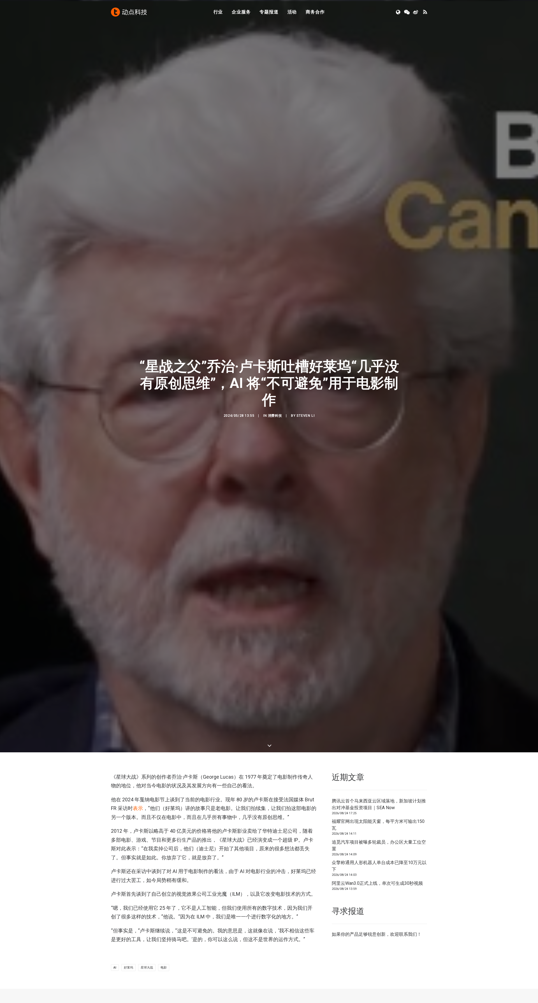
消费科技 (275, 416)
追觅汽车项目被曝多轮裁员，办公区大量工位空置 (379, 845)
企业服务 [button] (241, 12)
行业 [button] (218, 12)
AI (114, 967)
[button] (398, 12)
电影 (164, 967)
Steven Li (305, 416)
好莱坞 (128, 967)
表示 (138, 808)
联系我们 (408, 934)
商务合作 (315, 12)
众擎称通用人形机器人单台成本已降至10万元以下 (379, 866)
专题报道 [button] (268, 12)
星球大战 (147, 967)
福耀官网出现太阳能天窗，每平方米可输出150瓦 (378, 825)
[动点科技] (129, 12)
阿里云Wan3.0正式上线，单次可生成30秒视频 (377, 883)
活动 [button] (292, 12)
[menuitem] (218, 12)
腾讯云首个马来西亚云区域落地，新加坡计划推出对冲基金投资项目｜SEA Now (379, 804)
